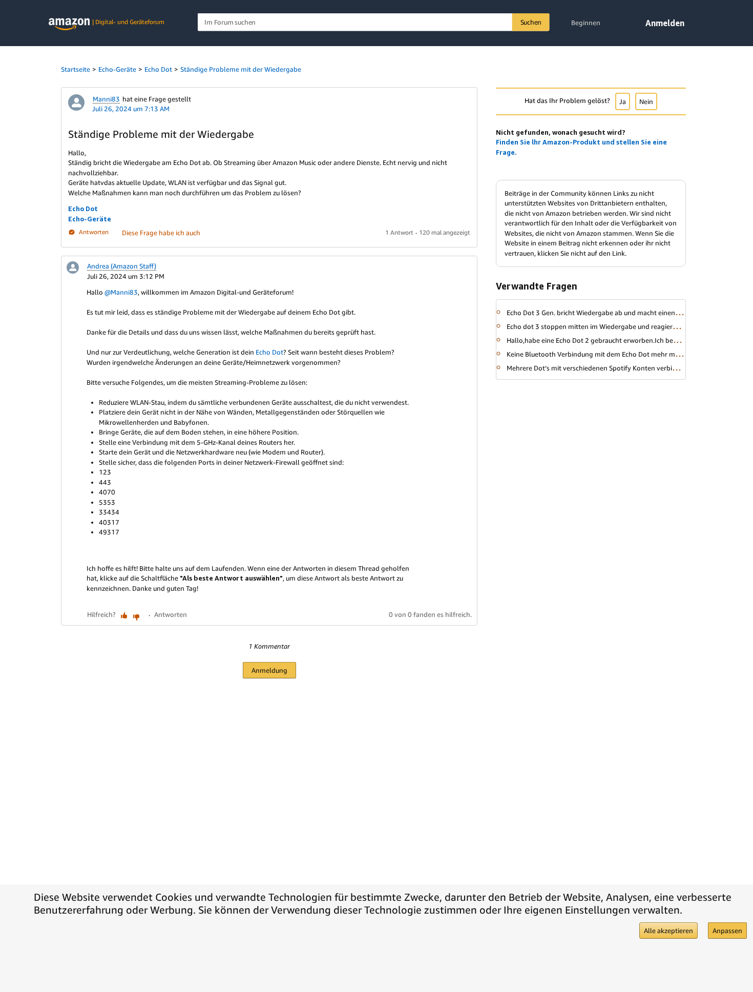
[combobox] (374, 22)
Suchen (531, 22)
